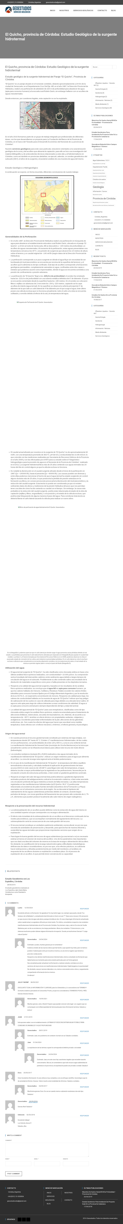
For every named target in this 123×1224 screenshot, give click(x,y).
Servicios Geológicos (102, 108)
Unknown (21, 1115)
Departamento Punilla (100, 167)
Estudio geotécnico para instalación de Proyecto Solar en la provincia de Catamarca (104, 134)
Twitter (93, 2)
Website (65, 1159)
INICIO (97, 234)
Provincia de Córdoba (104, 198)
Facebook (90, 2)
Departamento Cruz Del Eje (99, 163)
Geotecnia (98, 93)
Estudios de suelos (99, 179)
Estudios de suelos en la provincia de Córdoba (104, 296)
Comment (8, 1140)
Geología (98, 187)
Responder (84, 909)
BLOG (97, 250)
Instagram (96, 2)
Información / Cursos (100, 191)
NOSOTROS (99, 238)
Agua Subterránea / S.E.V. (101, 160)
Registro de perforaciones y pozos (100, 202)
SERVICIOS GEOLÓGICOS (103, 242)
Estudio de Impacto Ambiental (99, 176)
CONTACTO (99, 246)
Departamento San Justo (98, 170)
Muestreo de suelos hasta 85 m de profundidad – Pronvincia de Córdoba (104, 122)
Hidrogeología (100, 97)
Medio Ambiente (100, 104)
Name (7, 1159)
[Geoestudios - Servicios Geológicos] (18, 10)
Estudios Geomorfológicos (99, 182)
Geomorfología (100, 89)
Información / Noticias (102, 100)
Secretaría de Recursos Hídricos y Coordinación (103, 205)
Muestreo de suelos (97, 194)
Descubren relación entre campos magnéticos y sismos (104, 145)
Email (36, 1159)
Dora (19, 1073)
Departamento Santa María (99, 173)
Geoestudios (22, 1101)
